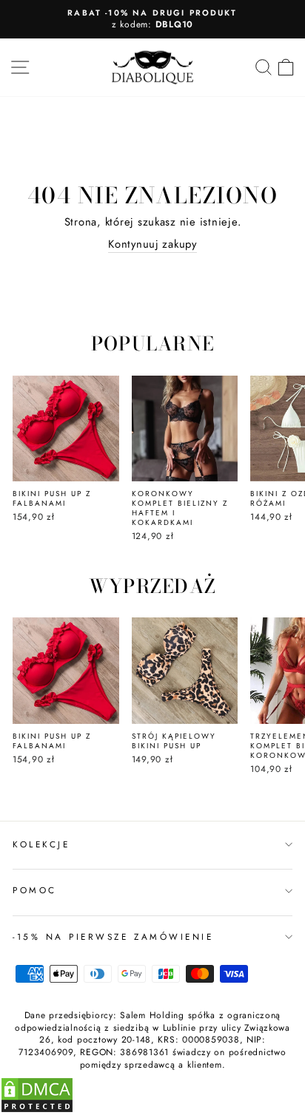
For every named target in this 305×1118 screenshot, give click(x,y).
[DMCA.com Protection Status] (37, 1110)
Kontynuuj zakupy (152, 244)
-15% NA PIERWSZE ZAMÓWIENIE (113, 936)
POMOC (35, 890)
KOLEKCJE (41, 844)
